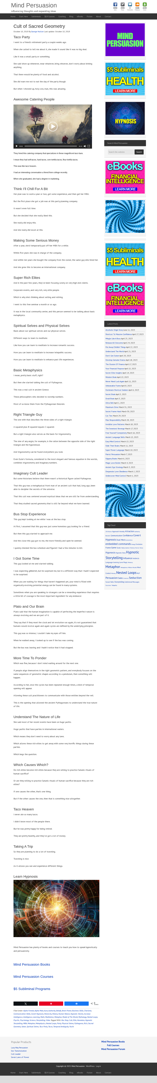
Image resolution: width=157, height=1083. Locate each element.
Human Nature (64, 1014)
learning (116, 562)
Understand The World (114, 351)
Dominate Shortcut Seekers (116, 390)
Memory (130, 562)
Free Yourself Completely (116, 433)
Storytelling (40, 1020)
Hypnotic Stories (77, 1014)
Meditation (49, 1017)
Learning (36, 1017)
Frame (108, 547)
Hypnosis (110, 552)
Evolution (139, 544)
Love (121, 562)
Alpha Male (39, 1010)
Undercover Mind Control (115, 475)
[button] (53, 126)
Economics (128, 540)
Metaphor (58, 1017)
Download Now (125, 268)
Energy (133, 544)
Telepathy (114, 585)
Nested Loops (92, 1017)
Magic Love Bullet (113, 463)
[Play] (16, 146)
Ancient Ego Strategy (114, 467)
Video (48, 1020)
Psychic (16, 1020)
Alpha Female (28, 1010)
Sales (120, 578)
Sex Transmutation (19, 1051)
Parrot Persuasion (112, 454)
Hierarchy (48, 1014)
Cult (70, 1020)
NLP (138, 573)
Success (108, 585)
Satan (23, 1026)
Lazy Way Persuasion (19, 1047)
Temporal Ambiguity (61, 1026)
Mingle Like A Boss (113, 338)
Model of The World (70, 1017)
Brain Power (66, 1010)
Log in (98, 1066)
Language (109, 562)
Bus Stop (64, 1020)
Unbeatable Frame (113, 385)
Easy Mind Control (112, 441)
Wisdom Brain (111, 377)
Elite (74, 1020)
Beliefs (58, 1010)
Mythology (82, 1017)
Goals (119, 548)
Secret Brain (110, 394)
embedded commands (118, 544)
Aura (46, 1010)
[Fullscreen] (89, 146)
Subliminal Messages (132, 582)
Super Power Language (114, 450)
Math (42, 1017)
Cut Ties (108, 415)
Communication (116, 535)
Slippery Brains (111, 458)
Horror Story (139, 548)
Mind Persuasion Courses (33, 976)
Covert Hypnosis (37, 1014)
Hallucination (125, 548)
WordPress (90, 1066)
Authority (51, 1010)
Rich (85, 1023)
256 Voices (108, 531)
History (55, 1014)
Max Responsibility (113, 420)
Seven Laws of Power (20, 1057)
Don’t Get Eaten (112, 355)
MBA (25, 1023)
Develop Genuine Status (115, 360)
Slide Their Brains (112, 445)
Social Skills (109, 582)
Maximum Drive (111, 407)
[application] (52, 127)
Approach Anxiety (118, 531)
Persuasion (111, 577)
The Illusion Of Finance (115, 364)
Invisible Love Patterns (114, 424)
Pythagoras (78, 1023)
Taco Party (43, 1026)
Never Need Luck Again (114, 381)
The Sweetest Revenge (115, 428)
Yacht (71, 1026)
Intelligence (27, 1017)
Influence (127, 558)
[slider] (51, 146)
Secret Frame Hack (113, 411)
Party (59, 1023)
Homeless (81, 1020)
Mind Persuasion (34, 5)
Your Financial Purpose (114, 368)
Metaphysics (40, 1023)
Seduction (135, 578)
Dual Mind (120, 540)
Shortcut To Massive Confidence (118, 334)
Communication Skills (21, 1014)
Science (32, 1020)
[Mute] (85, 146)
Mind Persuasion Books (31, 964)
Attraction (129, 531)
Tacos (50, 1026)
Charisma (87, 1010)
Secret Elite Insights (113, 373)
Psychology (24, 1020)
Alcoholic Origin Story (114, 330)
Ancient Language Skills (115, 437)
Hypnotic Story (121, 553)
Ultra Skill (109, 403)
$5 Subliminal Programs (31, 989)
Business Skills (77, 1010)
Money (113, 573)
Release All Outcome (114, 343)
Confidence (128, 535)
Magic (125, 562)
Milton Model (132, 567)
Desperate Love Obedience (116, 471)
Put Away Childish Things (115, 347)
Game (113, 547)
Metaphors (124, 567)
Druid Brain (109, 398)
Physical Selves (68, 1023)
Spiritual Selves (33, 1026)
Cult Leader (16, 1054)
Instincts (135, 558)
